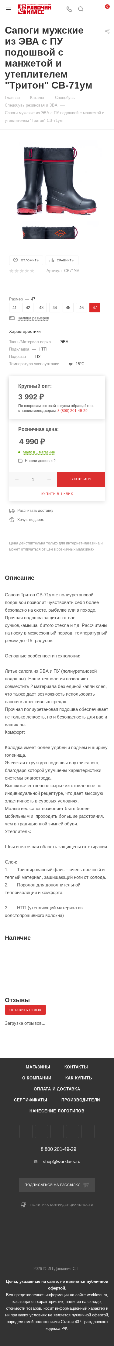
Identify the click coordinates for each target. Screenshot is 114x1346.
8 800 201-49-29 (58, 1149)
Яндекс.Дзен (88, 1131)
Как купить (78, 1078)
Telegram (41, 1131)
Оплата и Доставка (57, 1089)
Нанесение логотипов (57, 1111)
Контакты (76, 1067)
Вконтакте (26, 1131)
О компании (36, 1078)
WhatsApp (72, 1131)
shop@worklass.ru (61, 1161)
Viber (57, 1131)
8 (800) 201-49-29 (72, 411)
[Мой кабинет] (92, 9)
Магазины (38, 1067)
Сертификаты (30, 1100)
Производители (80, 1100)
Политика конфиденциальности (61, 1204)
